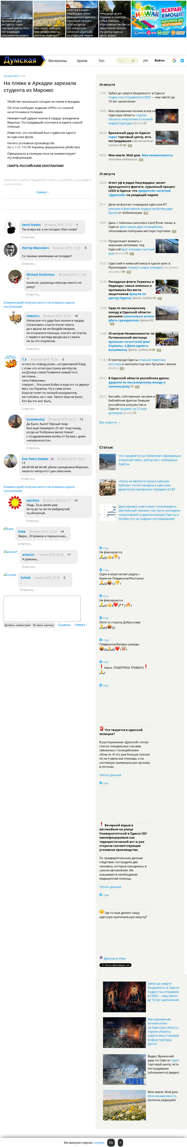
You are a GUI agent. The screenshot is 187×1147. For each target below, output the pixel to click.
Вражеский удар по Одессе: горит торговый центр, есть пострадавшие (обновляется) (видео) (15, 28)
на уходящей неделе (142, 195)
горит (112, 137)
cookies (99, 1143)
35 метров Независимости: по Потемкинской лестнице (131, 335)
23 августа (107, 174)
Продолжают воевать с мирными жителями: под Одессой (126, 245)
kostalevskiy (35, 419)
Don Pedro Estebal (35, 459)
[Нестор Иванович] (10, 256)
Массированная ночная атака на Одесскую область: (132, 113)
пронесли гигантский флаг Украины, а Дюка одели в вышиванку (129, 346)
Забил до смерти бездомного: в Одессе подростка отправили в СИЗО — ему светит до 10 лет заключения (163, 992)
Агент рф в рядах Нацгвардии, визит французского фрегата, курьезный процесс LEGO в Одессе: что (141, 187)
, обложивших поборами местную (139, 229)
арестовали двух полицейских (140, 227)
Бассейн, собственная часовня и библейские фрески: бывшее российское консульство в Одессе (131, 402)
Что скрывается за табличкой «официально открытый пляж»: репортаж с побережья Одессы (150, 460)
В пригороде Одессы (123, 360)
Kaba (22, 531)
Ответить (28, 237)
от (130, 213)
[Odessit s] (15, 324)
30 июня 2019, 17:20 (66, 248)
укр (145, 60)
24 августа (107, 85)
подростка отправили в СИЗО (129, 97)
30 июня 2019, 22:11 (62, 419)
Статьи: (106, 447)
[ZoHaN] (10, 575)
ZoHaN (25, 578)
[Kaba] (9, 529)
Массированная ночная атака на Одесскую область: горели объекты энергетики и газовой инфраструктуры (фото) (163, 1031)
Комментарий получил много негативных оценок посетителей (39, 305)
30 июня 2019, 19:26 (44, 359)
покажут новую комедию (145, 267)
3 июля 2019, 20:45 (47, 578)
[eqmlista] (15, 508)
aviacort (28, 555)
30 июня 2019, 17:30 (72, 275)
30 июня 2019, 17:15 (58, 225)
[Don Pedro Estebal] (10, 467)
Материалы (57, 60)
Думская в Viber (115, 958)
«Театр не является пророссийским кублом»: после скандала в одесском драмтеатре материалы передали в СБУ (147, 485)
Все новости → (110, 422)
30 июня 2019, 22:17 (56, 500)
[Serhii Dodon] (10, 233)
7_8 (24, 359)
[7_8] (10, 367)
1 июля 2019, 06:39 (51, 555)
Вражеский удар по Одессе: (129, 133)
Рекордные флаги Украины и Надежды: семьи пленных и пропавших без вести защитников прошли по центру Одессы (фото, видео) (114, 24)
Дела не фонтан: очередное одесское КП (137, 204)
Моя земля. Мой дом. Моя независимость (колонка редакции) (47, 31)
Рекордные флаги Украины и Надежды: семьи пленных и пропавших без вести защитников (131, 288)
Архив (82, 60)
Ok (111, 1143)
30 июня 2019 (11, 76)
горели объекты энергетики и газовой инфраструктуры (130, 119)
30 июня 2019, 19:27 (71, 459)
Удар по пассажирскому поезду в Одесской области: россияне (129, 312)
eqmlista (32, 500)
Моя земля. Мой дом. (125, 155)
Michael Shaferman (40, 275)
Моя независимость (157, 155)
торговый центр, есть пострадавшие (130, 141)
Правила (64, 625)
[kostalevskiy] (15, 427)
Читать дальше (110, 775)
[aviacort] (11, 552)
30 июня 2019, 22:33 (43, 531)
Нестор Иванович (35, 248)
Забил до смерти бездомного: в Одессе (136, 93)
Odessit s (33, 316)
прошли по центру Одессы (127, 296)
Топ (101, 60)
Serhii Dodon (31, 225)
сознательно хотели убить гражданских (131, 318)
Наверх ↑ (43, 192)
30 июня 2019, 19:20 (57, 316)
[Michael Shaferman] (15, 282)
